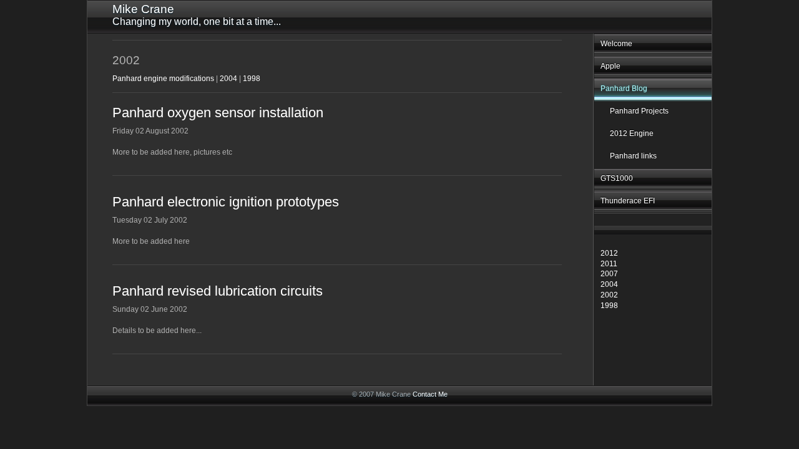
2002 (609, 295)
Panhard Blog (623, 88)
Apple (610, 66)
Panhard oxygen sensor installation (217, 112)
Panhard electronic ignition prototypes (225, 202)
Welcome (616, 43)
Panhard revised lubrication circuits (217, 291)
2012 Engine (632, 133)
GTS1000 (616, 178)
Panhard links (633, 156)
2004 (609, 284)
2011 (608, 263)
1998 (609, 305)
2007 (609, 273)
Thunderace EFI (627, 200)
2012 (609, 253)
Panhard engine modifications (163, 78)
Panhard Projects (639, 111)
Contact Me (430, 394)
